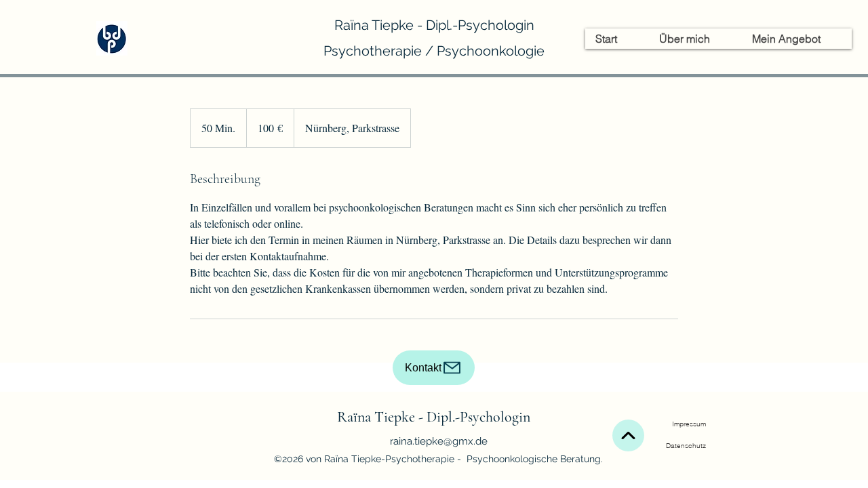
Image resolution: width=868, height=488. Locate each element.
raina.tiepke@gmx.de (439, 441)
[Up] (628, 435)
